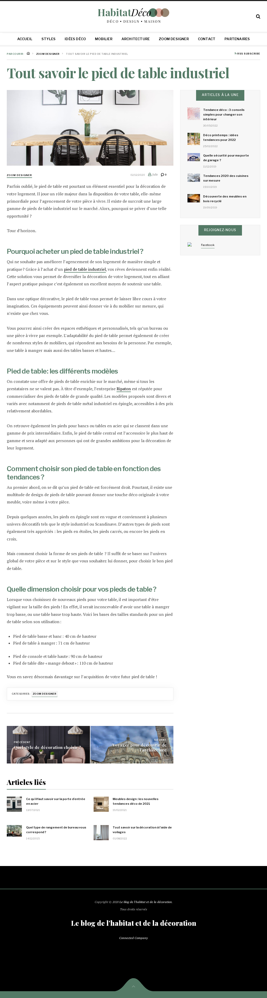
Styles (48, 39)
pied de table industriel (85, 269)
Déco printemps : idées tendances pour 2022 (220, 137)
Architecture (136, 39)
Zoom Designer (174, 39)
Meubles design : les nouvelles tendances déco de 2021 (136, 801)
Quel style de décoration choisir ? (47, 747)
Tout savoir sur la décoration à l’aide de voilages (142, 830)
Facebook (208, 245)
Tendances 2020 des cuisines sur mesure (225, 178)
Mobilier (103, 39)
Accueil (24, 39)
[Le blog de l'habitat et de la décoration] (133, 15)
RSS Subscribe (248, 53)
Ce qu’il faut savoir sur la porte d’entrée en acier (55, 801)
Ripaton (124, 389)
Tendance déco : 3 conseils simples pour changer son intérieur (224, 114)
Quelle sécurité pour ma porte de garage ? (226, 158)
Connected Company (133, 938)
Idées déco (75, 39)
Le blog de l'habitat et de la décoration (145, 902)
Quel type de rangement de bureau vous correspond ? (56, 830)
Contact (206, 39)
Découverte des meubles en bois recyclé (224, 199)
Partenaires (237, 39)
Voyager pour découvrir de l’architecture (139, 747)
